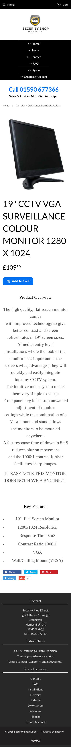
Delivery (35, 695)
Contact (36, 57)
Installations (35, 689)
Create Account (35, 722)
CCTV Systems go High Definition (35, 650)
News (35, 50)
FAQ (36, 63)
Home (36, 43)
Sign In (35, 716)
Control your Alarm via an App (35, 656)
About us (35, 711)
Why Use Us (35, 705)
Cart (65, 4)
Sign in (36, 70)
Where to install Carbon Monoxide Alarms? (35, 661)
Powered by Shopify (52, 731)
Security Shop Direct (26, 731)
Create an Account (35, 76)
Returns (35, 700)
